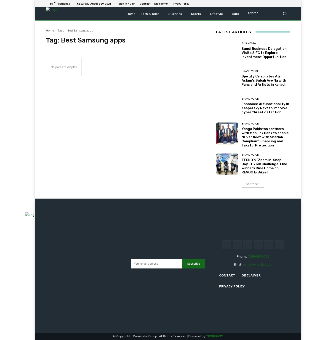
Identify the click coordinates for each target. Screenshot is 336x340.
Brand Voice (250, 71)
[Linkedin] (271, 3)
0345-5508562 (258, 256)
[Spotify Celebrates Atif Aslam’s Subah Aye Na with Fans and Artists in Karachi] (227, 78)
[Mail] (276, 3)
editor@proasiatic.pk (257, 264)
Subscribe (193, 263)
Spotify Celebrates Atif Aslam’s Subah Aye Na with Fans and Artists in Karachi (264, 80)
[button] (284, 13)
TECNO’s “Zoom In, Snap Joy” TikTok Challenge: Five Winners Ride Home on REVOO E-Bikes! (264, 166)
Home (50, 30)
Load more (252, 184)
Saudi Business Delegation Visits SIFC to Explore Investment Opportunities (264, 53)
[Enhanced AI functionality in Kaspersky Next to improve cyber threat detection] (227, 106)
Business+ (249, 43)
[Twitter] (282, 3)
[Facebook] (265, 3)
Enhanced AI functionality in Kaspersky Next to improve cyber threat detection (265, 108)
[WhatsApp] (287, 3)
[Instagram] (237, 244)
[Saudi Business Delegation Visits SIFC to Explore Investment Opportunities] (227, 51)
